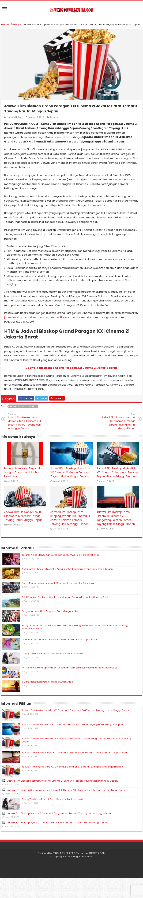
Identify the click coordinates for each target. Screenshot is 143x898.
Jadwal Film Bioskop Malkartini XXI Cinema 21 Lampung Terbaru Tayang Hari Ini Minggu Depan (117, 472)
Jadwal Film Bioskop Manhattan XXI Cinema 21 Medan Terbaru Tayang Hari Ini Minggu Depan (70, 472)
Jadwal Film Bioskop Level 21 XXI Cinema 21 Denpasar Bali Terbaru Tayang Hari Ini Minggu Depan (76, 710)
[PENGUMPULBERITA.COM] (71, 9)
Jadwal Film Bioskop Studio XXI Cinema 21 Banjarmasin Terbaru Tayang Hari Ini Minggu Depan (59, 813)
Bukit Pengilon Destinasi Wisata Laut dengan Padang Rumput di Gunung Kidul (65, 597)
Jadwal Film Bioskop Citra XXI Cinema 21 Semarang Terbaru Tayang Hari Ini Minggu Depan (72, 766)
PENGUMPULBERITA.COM (66, 853)
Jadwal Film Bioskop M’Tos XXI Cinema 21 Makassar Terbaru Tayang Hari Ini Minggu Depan (23, 516)
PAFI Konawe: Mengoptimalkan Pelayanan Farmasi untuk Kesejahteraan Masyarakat (69, 667)
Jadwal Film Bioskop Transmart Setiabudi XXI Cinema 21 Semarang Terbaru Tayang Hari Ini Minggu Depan (77, 740)
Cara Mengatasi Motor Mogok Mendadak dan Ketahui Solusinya (58, 583)
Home (6, 24)
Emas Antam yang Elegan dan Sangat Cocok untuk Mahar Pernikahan (23, 472)
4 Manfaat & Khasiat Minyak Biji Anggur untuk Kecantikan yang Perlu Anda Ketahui (67, 569)
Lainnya (16, 24)
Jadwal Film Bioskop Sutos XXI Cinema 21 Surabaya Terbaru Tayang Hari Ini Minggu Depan (72, 724)
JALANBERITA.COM (95, 853)
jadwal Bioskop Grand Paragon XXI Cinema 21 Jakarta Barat (42, 317)
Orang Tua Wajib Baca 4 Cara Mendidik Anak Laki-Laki (52, 653)
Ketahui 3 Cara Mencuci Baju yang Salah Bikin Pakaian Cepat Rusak (59, 639)
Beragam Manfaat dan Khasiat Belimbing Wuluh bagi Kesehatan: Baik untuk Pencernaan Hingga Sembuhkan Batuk (76, 627)
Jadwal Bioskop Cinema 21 (23, 406)
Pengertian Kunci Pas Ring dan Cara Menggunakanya (52, 611)
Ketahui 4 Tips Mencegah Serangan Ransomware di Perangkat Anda (61, 555)
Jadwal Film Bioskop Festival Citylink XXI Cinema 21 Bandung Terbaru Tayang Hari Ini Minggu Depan (62, 780)
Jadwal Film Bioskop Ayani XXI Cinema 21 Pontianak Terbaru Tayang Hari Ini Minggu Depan (57, 822)
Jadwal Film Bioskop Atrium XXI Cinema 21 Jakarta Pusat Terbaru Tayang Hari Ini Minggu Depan (75, 752)
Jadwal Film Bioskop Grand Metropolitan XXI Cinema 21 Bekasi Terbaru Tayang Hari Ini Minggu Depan (24, 421)
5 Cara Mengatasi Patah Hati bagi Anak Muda (47, 681)
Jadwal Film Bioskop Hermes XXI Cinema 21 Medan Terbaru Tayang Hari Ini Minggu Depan (118, 421)
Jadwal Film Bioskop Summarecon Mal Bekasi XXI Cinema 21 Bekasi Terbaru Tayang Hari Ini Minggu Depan (66, 790)
